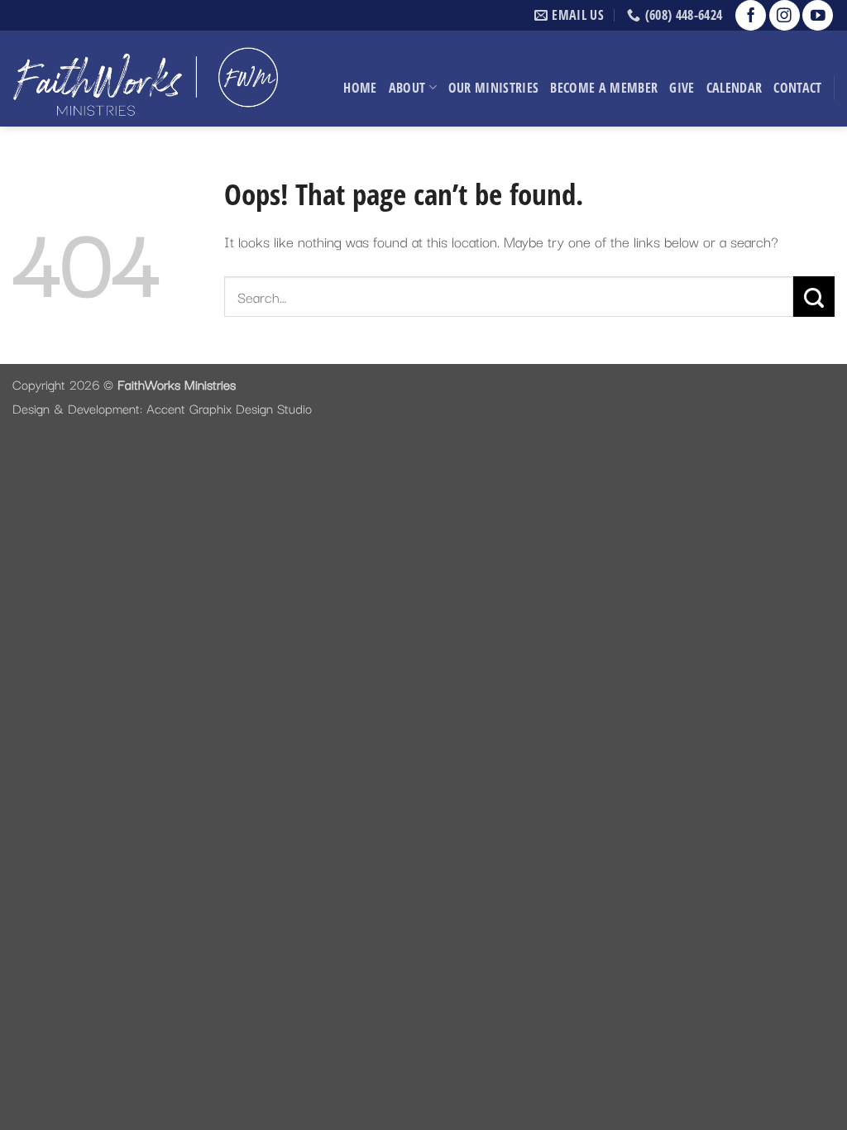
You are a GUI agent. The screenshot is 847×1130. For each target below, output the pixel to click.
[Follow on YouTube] (817, 15)
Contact (797, 88)
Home (359, 88)
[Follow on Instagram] (784, 15)
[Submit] (814, 296)
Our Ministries (493, 88)
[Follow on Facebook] (750, 15)
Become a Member (604, 88)
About (407, 88)
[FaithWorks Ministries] (145, 78)
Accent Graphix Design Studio (229, 408)
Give (681, 88)
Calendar (734, 88)
